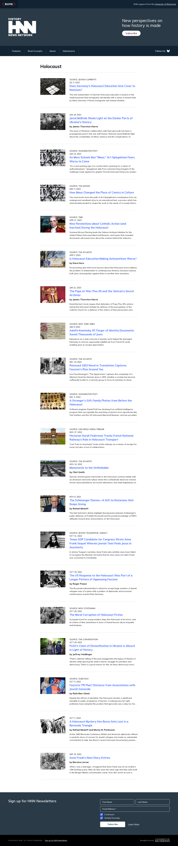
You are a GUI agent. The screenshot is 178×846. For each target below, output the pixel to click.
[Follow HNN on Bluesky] (168, 51)
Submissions (69, 51)
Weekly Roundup (112, 818)
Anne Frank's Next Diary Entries (90, 757)
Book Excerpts (35, 51)
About (53, 51)
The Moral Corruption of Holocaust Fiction (96, 614)
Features (16, 51)
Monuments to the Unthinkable (89, 467)
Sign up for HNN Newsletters (56, 840)
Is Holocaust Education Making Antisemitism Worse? (103, 258)
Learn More (133, 824)
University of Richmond (165, 4)
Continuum (109, 814)
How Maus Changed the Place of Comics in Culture (102, 192)
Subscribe (131, 33)
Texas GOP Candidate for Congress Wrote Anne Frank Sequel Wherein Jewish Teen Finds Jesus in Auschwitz (100, 543)
